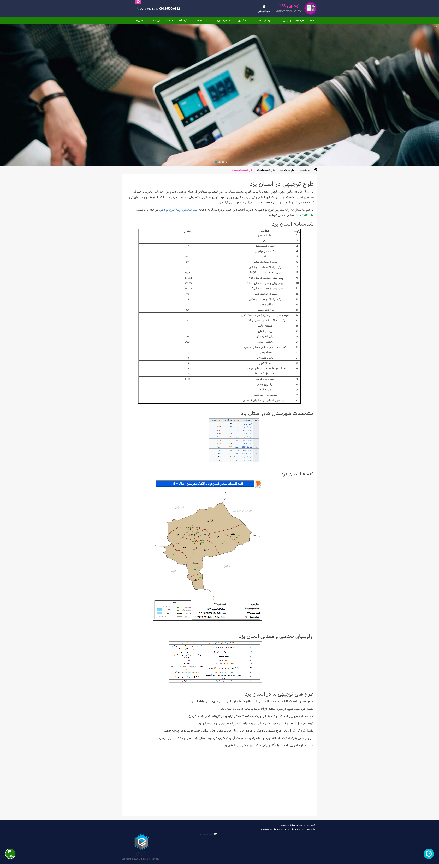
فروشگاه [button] (183, 21)
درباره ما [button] (156, 21)
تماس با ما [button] (139, 21)
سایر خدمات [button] (201, 21)
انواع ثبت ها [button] (265, 21)
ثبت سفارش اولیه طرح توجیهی (178, 209)
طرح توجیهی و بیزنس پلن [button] (291, 21)
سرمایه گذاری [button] (244, 21)
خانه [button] (312, 21)
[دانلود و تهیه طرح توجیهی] (296, 8)
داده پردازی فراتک (268, 829)
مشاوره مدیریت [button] (222, 21)
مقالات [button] (169, 21)
